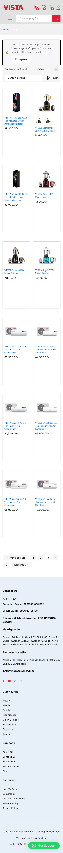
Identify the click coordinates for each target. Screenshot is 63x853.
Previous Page (17, 557)
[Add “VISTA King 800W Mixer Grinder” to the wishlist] (54, 188)
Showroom (9, 761)
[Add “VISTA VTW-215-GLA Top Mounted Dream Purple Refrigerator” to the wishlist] (23, 112)
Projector (8, 729)
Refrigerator (9, 724)
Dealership (9, 793)
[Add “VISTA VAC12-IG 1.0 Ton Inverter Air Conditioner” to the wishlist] (23, 341)
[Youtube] (9, 681)
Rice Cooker (9, 715)
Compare (21, 59)
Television (8, 710)
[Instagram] (21, 681)
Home (6, 29)
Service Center (11, 766)
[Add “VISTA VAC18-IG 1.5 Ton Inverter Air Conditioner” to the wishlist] (23, 417)
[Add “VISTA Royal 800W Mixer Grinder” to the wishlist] (54, 265)
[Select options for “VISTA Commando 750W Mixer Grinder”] (38, 112)
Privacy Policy (10, 803)
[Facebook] (4, 681)
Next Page (20, 564)
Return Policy (10, 808)
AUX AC (7, 705)
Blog (5, 771)
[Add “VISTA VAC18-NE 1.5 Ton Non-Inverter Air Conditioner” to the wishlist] (54, 417)
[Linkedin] (15, 681)
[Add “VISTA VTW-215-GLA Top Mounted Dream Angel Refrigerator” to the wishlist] (23, 188)
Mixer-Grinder (10, 719)
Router (6, 734)
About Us (8, 752)
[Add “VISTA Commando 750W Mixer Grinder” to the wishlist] (54, 112)
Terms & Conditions (14, 798)
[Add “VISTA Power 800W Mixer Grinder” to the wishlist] (23, 265)
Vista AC (7, 700)
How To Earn (10, 789)
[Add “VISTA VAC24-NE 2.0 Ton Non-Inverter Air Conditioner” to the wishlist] (54, 494)
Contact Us (9, 756)
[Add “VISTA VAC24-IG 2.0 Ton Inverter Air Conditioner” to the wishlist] (23, 494)
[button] (8, 112)
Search (56, 18)
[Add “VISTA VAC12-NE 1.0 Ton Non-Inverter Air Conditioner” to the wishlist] (54, 341)
